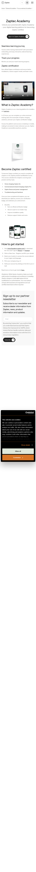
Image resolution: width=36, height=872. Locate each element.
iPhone (20, 250)
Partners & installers (11, 8)
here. (22, 270)
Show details (25, 445)
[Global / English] (6, 2)
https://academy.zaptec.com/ (16, 248)
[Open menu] (32, 2)
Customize (17, 457)
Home (3, 8)
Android (27, 250)
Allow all (18, 451)
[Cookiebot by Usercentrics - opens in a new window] (25, 413)
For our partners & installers (24, 8)
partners (6, 111)
